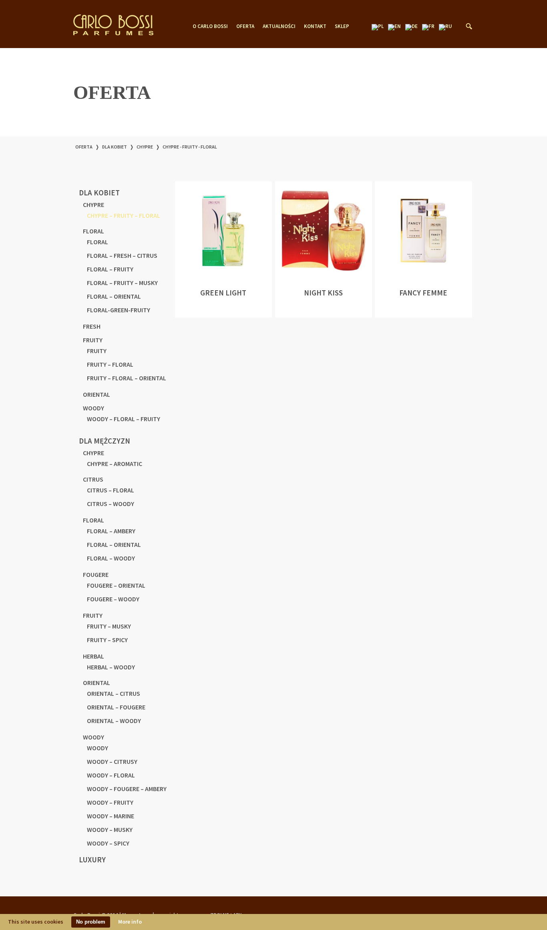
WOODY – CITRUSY (112, 761)
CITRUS (93, 479)
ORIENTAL (96, 394)
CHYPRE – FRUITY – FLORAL (123, 215)
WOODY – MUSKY (110, 830)
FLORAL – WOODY (111, 558)
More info (130, 921)
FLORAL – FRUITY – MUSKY (122, 283)
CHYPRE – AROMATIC (114, 464)
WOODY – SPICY (108, 843)
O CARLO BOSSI (210, 26)
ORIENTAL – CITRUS (113, 693)
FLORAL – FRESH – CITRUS (122, 255)
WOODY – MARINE (110, 816)
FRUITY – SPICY (107, 640)
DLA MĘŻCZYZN (104, 441)
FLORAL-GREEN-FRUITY (118, 310)
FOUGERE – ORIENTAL (116, 585)
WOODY (93, 408)
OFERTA (245, 26)
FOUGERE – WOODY (113, 599)
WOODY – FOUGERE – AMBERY (127, 789)
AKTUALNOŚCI (279, 26)
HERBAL (93, 656)
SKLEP (342, 26)
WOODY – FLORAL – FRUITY (123, 419)
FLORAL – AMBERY (111, 531)
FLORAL (93, 231)
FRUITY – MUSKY (109, 626)
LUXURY (92, 859)
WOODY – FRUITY (110, 802)
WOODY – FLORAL (111, 775)
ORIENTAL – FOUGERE (116, 707)
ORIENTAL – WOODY (114, 721)
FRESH (92, 326)
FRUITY (93, 340)
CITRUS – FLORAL (110, 490)
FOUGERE (96, 574)
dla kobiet (114, 147)
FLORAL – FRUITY (110, 269)
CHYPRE (145, 147)
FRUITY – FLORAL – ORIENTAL (126, 378)
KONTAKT (315, 26)
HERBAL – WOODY (111, 667)
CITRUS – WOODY (110, 504)
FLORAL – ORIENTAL (114, 296)
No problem (90, 922)
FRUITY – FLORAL (110, 364)
